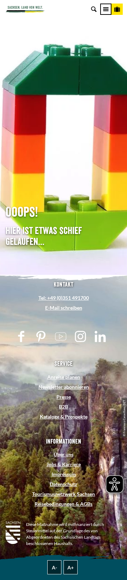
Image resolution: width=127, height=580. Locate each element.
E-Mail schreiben (63, 308)
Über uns (63, 454)
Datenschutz (63, 484)
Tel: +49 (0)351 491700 (63, 298)
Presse (63, 397)
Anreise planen (63, 377)
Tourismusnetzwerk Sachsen (63, 494)
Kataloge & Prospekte (63, 417)
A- (54, 567)
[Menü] (105, 9)
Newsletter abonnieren (63, 387)
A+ (70, 567)
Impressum (64, 474)
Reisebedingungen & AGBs (63, 504)
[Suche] (93, 9)
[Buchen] (117, 9)
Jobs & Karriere (64, 464)
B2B (63, 407)
